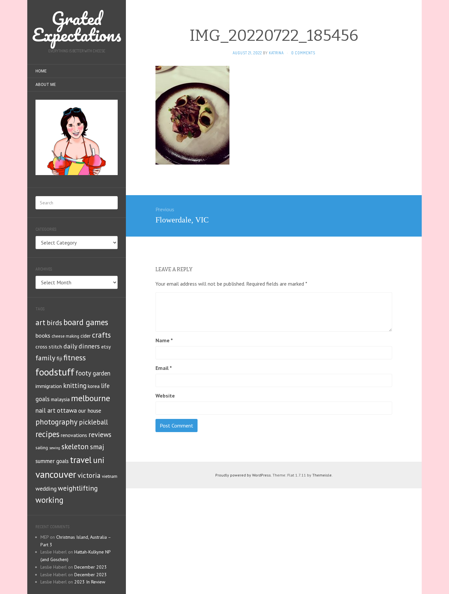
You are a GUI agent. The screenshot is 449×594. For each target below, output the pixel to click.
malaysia (60, 399)
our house (89, 410)
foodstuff (54, 372)
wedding (46, 488)
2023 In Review (89, 582)
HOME (41, 71)
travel (81, 459)
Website (165, 395)
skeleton (75, 446)
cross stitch (48, 346)
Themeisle (322, 475)
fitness (74, 357)
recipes (47, 434)
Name (164, 340)
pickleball (93, 422)
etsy (106, 346)
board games (85, 322)
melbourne (90, 398)
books (42, 335)
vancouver (55, 474)
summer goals (52, 461)
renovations (74, 435)
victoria (89, 475)
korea (94, 386)
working (49, 500)
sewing (54, 448)
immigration (48, 386)
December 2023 (90, 567)
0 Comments (303, 52)
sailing (41, 448)
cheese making (65, 336)
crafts (101, 335)
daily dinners (81, 346)
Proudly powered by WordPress (243, 475)
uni (99, 460)
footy (83, 373)
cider (86, 336)
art (40, 322)
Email (163, 368)
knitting (74, 385)
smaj (97, 446)
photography (56, 421)
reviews (99, 434)
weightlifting (78, 488)
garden (101, 373)
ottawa (67, 410)
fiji (59, 358)
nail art (45, 410)
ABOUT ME (45, 84)
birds (54, 322)
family (45, 357)
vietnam (109, 476)
